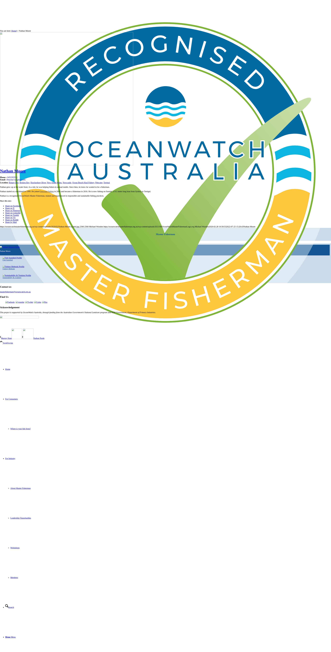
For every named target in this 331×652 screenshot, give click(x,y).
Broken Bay (24, 183)
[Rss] (45, 302)
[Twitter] (29, 302)
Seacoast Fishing (47, 191)
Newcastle (67, 183)
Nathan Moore (13, 171)
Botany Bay (14, 183)
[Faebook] (10, 302)
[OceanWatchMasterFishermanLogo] (165, 337)
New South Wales (54, 183)
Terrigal (106, 183)
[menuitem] (168, 369)
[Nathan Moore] (66, 165)
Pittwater (98, 183)
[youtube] (20, 302)
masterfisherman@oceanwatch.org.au (15, 292)
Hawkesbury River (38, 183)
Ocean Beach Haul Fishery (83, 183)
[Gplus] (38, 302)
